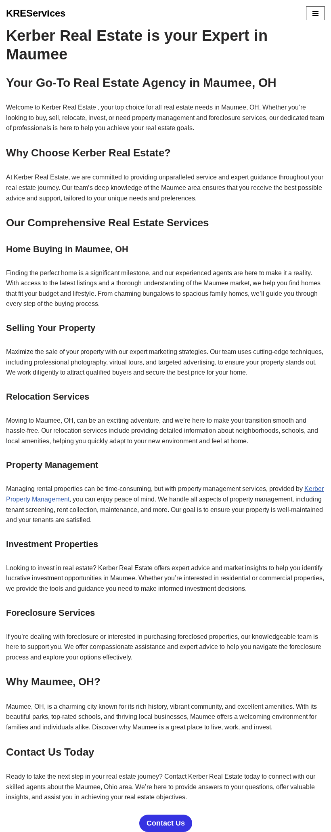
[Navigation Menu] (315, 13)
